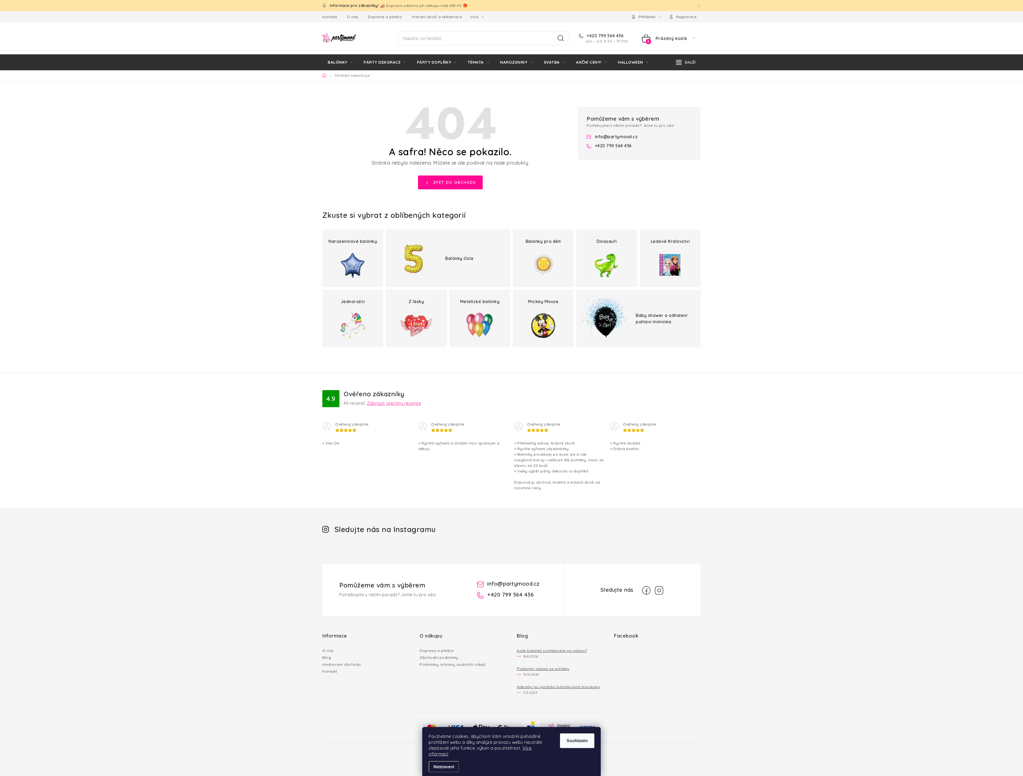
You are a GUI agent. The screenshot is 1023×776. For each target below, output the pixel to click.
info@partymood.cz (616, 136)
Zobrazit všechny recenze (394, 403)
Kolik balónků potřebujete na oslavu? (552, 650)
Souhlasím (577, 740)
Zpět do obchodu (454, 182)
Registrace (686, 16)
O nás (352, 16)
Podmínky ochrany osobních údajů (453, 664)
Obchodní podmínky (439, 657)
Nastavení (443, 766)
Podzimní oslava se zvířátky (543, 668)
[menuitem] (340, 62)
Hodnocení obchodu (341, 664)
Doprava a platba (385, 16)
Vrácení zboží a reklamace (437, 16)
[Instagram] (659, 590)
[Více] (686, 62)
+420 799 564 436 (604, 35)
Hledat (560, 38)
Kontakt (329, 16)
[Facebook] (646, 590)
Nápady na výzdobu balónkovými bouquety (558, 686)
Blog (326, 657)
